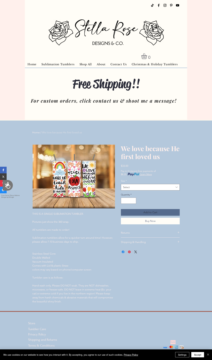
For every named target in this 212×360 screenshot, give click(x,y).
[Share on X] (136, 252)
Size (124, 180)
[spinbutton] (129, 201)
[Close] (208, 354)
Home (36, 132)
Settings (182, 354)
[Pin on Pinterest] (129, 252)
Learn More (146, 174)
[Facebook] (159, 5)
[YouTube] (178, 5)
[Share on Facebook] (123, 252)
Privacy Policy (37, 334)
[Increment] (134, 201)
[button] (3, 170)
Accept (197, 354)
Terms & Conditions (41, 345)
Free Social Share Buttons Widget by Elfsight (10, 196)
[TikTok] (152, 5)
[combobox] (150, 187)
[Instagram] (165, 5)
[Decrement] (123, 201)
